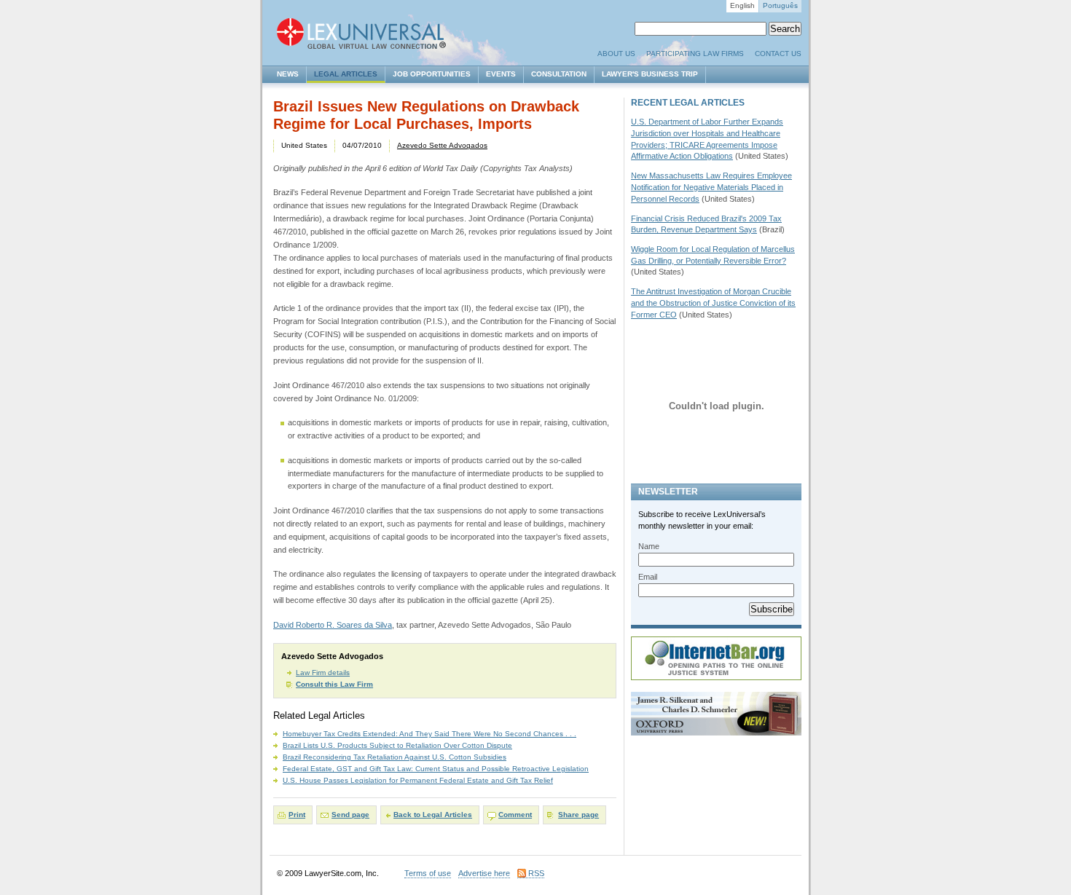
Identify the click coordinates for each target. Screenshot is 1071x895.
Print (297, 815)
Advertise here (484, 873)
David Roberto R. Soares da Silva (332, 624)
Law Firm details (323, 673)
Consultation (558, 74)
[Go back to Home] (368, 34)
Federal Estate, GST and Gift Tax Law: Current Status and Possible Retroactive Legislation (436, 769)
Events (501, 74)
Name (648, 546)
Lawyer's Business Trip (650, 74)
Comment (515, 815)
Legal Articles (345, 74)
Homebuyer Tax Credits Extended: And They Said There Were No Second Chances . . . (429, 734)
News (288, 74)
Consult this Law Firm (334, 684)
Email (647, 576)
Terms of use (427, 873)
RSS (536, 873)
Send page (350, 815)
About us (616, 54)
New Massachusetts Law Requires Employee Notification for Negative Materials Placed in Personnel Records (711, 186)
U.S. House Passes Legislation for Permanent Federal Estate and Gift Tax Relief (418, 780)
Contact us (778, 54)
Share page (578, 815)
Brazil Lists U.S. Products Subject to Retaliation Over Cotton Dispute (397, 745)
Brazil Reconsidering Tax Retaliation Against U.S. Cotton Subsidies (394, 757)
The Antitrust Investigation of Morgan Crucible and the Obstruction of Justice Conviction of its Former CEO (713, 302)
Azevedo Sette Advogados (442, 145)
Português (780, 5)
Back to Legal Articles (432, 815)
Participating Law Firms (695, 54)
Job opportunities (432, 74)
